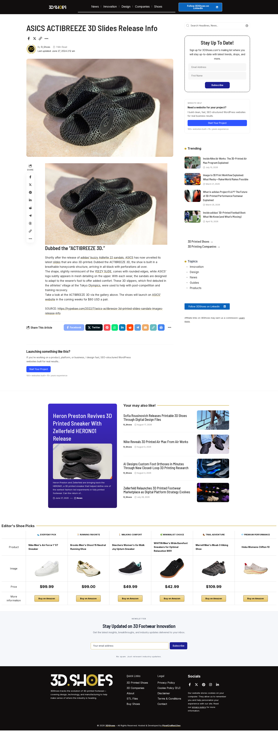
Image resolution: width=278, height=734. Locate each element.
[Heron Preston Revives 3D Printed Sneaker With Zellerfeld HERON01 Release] (82, 461)
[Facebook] (190, 684)
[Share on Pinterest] (30, 192)
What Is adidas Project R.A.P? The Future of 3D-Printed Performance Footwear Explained (225, 196)
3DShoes (110, 725)
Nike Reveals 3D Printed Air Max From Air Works (155, 442)
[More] (46, 38)
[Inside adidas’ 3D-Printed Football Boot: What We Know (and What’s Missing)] (193, 217)
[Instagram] (210, 684)
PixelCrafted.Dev (171, 725)
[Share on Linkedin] (30, 200)
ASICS (129, 257)
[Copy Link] (40, 38)
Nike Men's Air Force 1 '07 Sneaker (43, 547)
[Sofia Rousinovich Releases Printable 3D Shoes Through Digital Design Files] (213, 420)
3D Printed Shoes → (200, 241)
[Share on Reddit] (30, 208)
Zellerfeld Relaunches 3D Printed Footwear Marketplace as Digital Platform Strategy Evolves (156, 490)
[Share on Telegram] (30, 215)
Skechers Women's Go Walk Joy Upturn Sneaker (128, 547)
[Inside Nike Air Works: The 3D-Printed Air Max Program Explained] (193, 162)
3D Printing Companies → (204, 246)
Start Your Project (38, 369)
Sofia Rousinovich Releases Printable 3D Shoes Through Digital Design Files (155, 417)
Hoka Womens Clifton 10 (256, 547)
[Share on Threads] (30, 223)
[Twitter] (196, 684)
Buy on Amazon (46, 598)
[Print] (161, 327)
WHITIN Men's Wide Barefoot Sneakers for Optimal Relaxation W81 (171, 547)
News (79, 498)
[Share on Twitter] (34, 38)
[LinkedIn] (217, 684)
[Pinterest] (203, 684)
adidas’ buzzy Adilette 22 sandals (102, 257)
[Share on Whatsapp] (114, 327)
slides (56, 262)
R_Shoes (45, 47)
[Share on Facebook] (28, 38)
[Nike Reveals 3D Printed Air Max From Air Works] (213, 444)
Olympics (94, 285)
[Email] (145, 327)
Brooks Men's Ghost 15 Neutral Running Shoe (88, 547)
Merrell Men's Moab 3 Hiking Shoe (212, 547)
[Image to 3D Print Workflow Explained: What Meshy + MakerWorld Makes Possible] (193, 179)
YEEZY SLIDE (103, 271)
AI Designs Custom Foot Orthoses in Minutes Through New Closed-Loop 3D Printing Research (155, 466)
